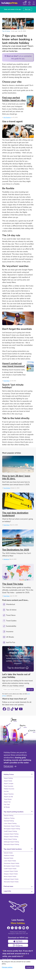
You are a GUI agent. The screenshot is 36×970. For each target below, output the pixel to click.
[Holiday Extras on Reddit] (27, 927)
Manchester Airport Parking (12, 826)
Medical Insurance (9, 789)
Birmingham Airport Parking (12, 829)
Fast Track (7, 804)
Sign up (30, 690)
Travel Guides (11, 621)
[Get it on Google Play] (18, 945)
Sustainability (11, 626)
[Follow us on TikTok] (19, 927)
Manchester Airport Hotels (11, 863)
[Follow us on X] (12, 927)
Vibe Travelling (7, 117)
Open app (27, 9)
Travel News (6, 381)
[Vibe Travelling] (30, 101)
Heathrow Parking (9, 818)
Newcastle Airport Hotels (11, 882)
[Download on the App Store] (18, 941)
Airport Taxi (7, 802)
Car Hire (6, 791)
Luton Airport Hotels (10, 861)
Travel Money (8, 799)
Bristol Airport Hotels (10, 876)
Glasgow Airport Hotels (11, 874)
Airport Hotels (8, 781)
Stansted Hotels (8, 858)
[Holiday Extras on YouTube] (23, 927)
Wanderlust (6, 559)
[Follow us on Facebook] (8, 927)
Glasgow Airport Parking (11, 836)
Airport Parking (8, 778)
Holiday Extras (9, 2)
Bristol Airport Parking (10, 839)
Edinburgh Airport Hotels (11, 879)
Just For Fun (10, 642)
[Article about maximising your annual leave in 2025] (18, 464)
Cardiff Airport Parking (10, 831)
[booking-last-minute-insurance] (30, 366)
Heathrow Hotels (9, 855)
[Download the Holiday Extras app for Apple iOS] (18, 668)
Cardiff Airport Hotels (10, 869)
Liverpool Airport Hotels (11, 871)
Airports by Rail (8, 797)
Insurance (9, 631)
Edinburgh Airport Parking (11, 842)
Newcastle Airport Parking (11, 844)
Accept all (29, 967)
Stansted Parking (9, 821)
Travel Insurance (8, 786)
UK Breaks (10, 637)
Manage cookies (7, 967)
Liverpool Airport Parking (11, 834)
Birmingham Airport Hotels (11, 866)
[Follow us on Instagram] (16, 927)
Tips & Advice (6, 31)
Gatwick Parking (8, 815)
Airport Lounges (8, 783)
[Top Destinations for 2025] (18, 538)
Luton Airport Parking (10, 823)
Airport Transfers (9, 794)
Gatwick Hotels (8, 853)
